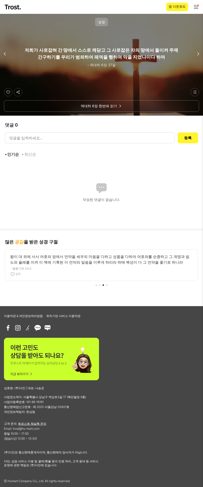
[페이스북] (8, 328)
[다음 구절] (198, 54)
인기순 (13, 154)
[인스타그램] (18, 328)
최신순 (30, 154)
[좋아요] (8, 92)
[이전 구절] (5, 54)
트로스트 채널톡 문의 (32, 423)
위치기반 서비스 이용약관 (63, 316)
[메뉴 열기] (196, 7)
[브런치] (28, 328)
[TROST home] (13, 7)
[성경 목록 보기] (195, 92)
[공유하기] (18, 92)
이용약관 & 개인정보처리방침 (23, 316)
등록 (188, 137)
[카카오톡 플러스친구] (38, 328)
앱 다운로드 (177, 6)
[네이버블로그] (47, 328)
